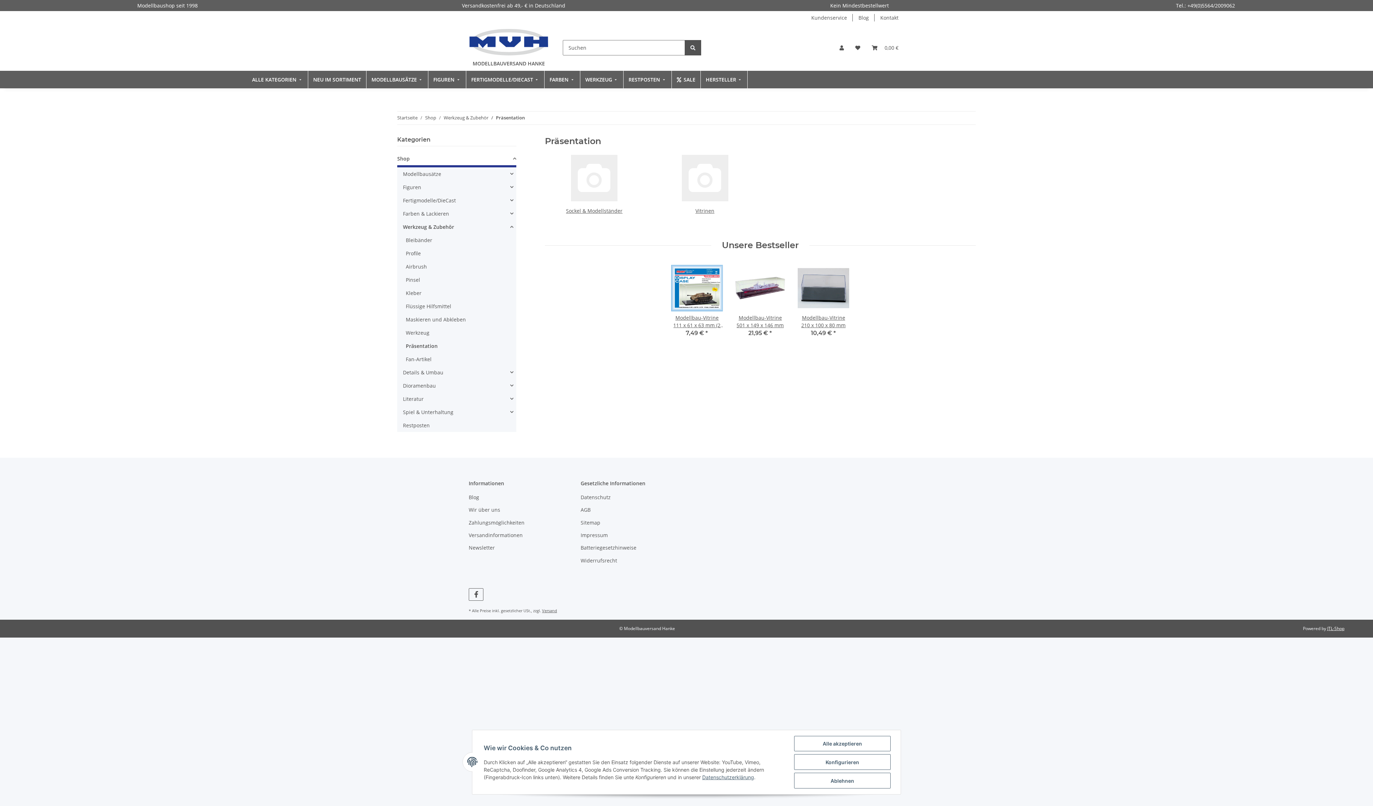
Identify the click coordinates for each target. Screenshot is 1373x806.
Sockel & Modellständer (594, 210)
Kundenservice (829, 17)
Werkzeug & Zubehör (428, 226)
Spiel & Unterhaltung (428, 412)
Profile (413, 253)
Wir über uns (484, 509)
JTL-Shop (1335, 628)
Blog (863, 17)
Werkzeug (417, 332)
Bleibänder (419, 240)
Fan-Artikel (419, 359)
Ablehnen (842, 781)
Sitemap (590, 522)
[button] (842, 47)
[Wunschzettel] (858, 47)
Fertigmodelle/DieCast (429, 200)
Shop (403, 158)
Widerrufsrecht (599, 560)
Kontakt (889, 17)
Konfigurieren (842, 762)
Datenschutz (596, 497)
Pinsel (413, 279)
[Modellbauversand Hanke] (509, 42)
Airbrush (416, 266)
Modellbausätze (422, 174)
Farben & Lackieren (426, 213)
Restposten (416, 425)
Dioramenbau (419, 385)
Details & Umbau (423, 372)
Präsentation (422, 346)
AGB (586, 509)
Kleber (414, 293)
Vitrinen (704, 210)
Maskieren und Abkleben (436, 319)
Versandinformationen (496, 535)
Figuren (412, 187)
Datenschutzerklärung (728, 777)
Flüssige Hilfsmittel (428, 306)
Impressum (594, 535)
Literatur (413, 398)
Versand (549, 610)
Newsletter (482, 547)
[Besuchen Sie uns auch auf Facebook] (476, 594)
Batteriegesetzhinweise (608, 547)
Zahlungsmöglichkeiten (497, 522)
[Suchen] (693, 47)
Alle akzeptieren (842, 744)
